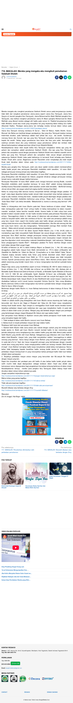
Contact (4, 692)
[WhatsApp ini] (69, 77)
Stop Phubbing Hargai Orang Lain (13, 567)
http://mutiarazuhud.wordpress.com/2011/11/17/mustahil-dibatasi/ (25, 390)
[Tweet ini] (61, 77)
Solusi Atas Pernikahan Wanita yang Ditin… (16, 580)
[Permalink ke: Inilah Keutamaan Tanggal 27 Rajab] (60, 469)
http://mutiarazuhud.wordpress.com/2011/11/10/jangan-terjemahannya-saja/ (28, 376)
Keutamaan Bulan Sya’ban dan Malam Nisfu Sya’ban (35, 487)
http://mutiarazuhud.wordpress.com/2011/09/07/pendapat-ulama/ (24, 128)
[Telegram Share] (65, 77)
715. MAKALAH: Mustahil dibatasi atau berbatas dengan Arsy (57, 449)
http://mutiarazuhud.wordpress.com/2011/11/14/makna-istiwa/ (23, 380)
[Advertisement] (36, 13)
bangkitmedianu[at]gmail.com (14, 668)
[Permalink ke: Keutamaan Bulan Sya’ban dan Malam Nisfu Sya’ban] (36, 474)
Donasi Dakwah (52, 692)
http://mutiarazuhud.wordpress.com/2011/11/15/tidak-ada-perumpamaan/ (27, 385)
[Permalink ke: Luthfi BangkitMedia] (3, 77)
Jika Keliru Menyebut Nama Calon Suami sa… (17, 573)
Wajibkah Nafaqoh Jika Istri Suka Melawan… (16, 576)
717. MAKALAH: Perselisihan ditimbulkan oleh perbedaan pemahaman (18, 449)
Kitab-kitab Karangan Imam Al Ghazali (11, 487)
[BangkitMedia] (36, 29)
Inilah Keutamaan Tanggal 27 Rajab (58, 477)
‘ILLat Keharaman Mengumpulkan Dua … (15, 570)
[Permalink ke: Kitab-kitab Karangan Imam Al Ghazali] (13, 474)
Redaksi (27, 692)
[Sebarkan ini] (57, 77)
